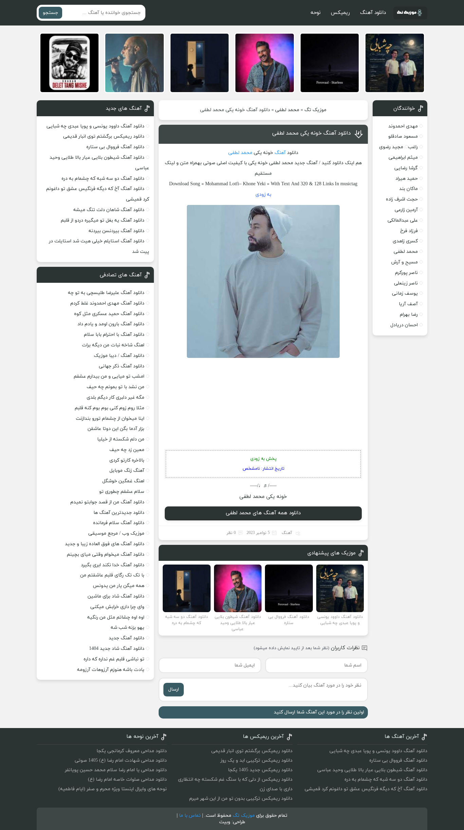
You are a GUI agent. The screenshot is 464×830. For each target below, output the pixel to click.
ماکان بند (408, 189)
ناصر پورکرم (406, 273)
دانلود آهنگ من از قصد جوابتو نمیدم (107, 502)
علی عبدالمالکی (403, 220)
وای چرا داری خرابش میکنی (117, 607)
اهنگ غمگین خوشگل (123, 481)
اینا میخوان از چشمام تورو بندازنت (110, 418)
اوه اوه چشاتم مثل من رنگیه (115, 617)
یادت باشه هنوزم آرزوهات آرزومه (110, 670)
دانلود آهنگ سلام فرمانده (118, 523)
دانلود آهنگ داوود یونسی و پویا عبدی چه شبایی (95, 126)
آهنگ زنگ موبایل (126, 470)
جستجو (50, 13)
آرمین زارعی (406, 210)
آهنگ (280, 153)
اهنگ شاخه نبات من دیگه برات (113, 345)
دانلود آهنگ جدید (126, 638)
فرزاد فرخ (409, 231)
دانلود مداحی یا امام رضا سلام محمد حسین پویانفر (116, 770)
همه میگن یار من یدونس (118, 586)
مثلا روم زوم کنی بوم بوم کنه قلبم (109, 408)
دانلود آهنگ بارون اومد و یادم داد (110, 324)
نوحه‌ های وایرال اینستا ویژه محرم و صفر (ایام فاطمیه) (112, 789)
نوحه (315, 12)
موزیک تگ (315, 110)
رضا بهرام (409, 314)
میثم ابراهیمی (403, 157)
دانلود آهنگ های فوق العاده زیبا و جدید (104, 544)
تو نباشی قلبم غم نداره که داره (114, 659)
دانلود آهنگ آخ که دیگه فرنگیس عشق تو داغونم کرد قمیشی (366, 789)
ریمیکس (340, 12)
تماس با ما (190, 815)
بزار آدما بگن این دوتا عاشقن (116, 429)
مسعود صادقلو (403, 136)
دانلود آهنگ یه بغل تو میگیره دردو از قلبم (102, 220)
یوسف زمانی (405, 293)
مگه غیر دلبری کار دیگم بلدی (115, 397)
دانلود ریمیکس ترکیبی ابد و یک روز (256, 760)
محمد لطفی (287, 110)
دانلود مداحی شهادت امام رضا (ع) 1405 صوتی (121, 760)
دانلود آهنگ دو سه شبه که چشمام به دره (102, 178)
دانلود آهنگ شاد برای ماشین (116, 596)
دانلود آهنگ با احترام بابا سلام (114, 334)
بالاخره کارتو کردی (126, 460)
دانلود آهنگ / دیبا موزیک (119, 355)
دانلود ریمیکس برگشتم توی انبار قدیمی (103, 136)
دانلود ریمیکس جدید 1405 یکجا (260, 770)
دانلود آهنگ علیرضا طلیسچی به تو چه (106, 293)
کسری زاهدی (405, 241)
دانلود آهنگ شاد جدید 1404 (116, 648)
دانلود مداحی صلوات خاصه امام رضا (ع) (127, 779)
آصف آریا (408, 304)
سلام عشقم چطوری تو (121, 491)
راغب (413, 147)
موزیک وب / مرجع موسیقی (115, 533)
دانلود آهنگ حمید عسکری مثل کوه (109, 314)
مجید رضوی (391, 147)
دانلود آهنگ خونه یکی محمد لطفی (311, 133)
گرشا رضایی (406, 168)
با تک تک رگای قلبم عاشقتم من (112, 575)
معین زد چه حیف (126, 450)
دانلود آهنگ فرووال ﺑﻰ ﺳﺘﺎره (115, 147)
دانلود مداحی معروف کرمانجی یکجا (131, 751)
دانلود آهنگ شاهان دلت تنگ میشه (108, 210)
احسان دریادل (404, 325)
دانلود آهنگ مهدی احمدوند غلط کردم (107, 303)
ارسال (173, 689)
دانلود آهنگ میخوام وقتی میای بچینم (105, 554)
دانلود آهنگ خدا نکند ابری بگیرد (112, 565)
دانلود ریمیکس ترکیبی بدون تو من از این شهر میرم (240, 798)
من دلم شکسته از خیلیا (120, 439)
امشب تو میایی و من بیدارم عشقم (109, 376)
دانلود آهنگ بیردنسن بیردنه (116, 231)
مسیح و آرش (404, 262)
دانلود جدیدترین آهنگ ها (118, 512)
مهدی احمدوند (403, 126)
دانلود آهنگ (373, 12)
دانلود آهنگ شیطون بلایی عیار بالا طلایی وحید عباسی (372, 770)
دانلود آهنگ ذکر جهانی (121, 366)
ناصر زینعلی (406, 283)
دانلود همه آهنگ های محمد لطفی (263, 513)
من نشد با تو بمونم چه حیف (115, 387)
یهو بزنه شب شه (127, 627)
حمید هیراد (406, 178)
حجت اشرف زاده (402, 199)
